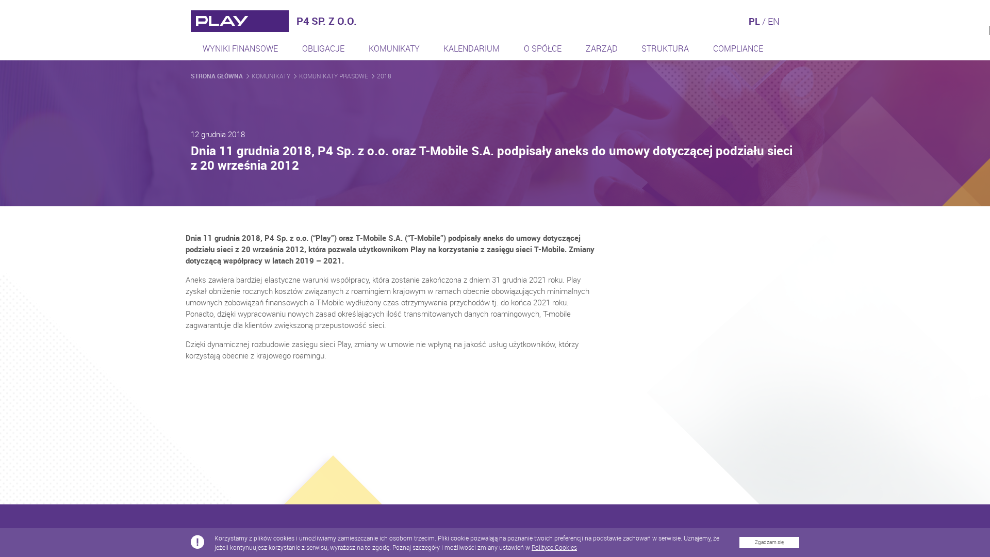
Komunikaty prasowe (334, 76)
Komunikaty (394, 48)
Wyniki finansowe (240, 48)
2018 (384, 76)
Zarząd (602, 48)
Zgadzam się (769, 542)
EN (774, 21)
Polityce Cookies (554, 547)
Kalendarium (471, 48)
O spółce (543, 48)
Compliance (738, 48)
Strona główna (217, 76)
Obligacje (323, 48)
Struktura (665, 48)
